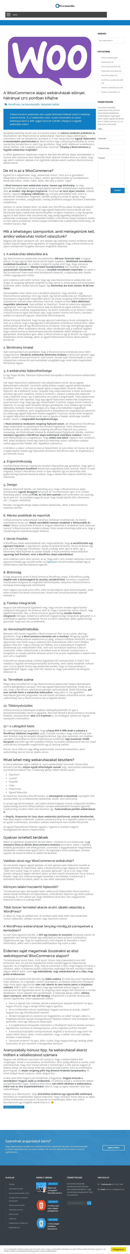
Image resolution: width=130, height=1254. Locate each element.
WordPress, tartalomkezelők (24, 104)
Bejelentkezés (14, 1227)
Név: (100, 129)
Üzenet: (101, 158)
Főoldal (11, 1184)
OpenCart (52, 561)
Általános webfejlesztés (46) (112, 87)
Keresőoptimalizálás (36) (110, 66)
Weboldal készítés (16, 1189)
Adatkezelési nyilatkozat (18, 1223)
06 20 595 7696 (117, 1184)
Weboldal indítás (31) (109, 75)
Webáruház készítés (17, 1205)
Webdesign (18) (107, 62)
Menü (15, 15)
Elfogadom (118, 1249)
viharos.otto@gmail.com (115, 1189)
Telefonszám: (104, 148)
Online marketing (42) (109, 57)
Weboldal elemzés (16, 1210)
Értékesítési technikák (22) (111, 71)
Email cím (102, 138)
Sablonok (12, 1218)
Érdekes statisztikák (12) (110, 92)
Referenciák (13, 1214)
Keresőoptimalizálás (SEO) (19, 1193)
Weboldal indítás (50, 104)
